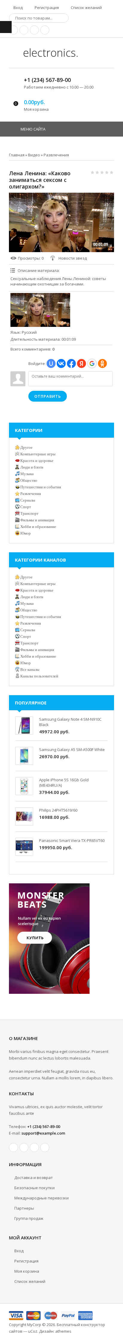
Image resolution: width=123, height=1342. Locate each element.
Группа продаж (28, 1218)
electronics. (49, 52)
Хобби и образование (38, 526)
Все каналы (29, 669)
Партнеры (24, 1208)
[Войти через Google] (92, 363)
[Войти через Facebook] (71, 363)
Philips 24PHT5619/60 (58, 810)
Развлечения (56, 155)
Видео (34, 155)
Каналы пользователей (39, 676)
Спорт (25, 507)
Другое (26, 447)
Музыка (27, 474)
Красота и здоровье (36, 460)
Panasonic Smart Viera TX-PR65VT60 (71, 840)
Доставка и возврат (33, 1177)
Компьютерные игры (38, 454)
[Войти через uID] (51, 363)
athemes (63, 1331)
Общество (28, 480)
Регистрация (46, 7)
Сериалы (27, 500)
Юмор (25, 533)
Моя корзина (26, 1271)
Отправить (47, 396)
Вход (18, 7)
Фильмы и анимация (37, 520)
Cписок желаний (29, 1281)
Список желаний (86, 7)
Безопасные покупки (34, 1187)
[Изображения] (40, 310)
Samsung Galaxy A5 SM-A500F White (72, 749)
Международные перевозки (41, 1198)
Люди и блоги (31, 467)
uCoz (32, 1331)
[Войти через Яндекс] (81, 363)
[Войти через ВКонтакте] (61, 363)
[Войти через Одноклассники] (102, 363)
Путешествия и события (40, 487)
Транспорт (29, 513)
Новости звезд (73, 258)
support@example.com (43, 1133)
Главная (16, 155)
